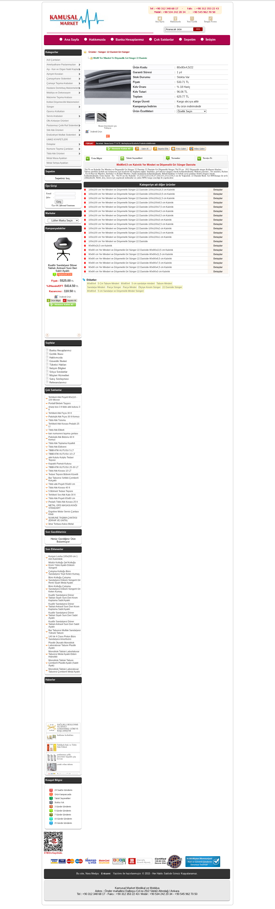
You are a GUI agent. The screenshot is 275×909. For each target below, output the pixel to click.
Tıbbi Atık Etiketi (56, 430)
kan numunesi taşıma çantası (63, 433)
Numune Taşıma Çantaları (60, 149)
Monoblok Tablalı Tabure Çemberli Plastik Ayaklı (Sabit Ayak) (63, 663)
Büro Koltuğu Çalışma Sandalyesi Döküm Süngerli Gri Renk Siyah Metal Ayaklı (64, 580)
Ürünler (92, 52)
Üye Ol (55, 205)
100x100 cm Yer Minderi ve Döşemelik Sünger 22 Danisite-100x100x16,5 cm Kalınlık (131, 189)
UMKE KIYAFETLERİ (57, 139)
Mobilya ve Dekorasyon (59, 92)
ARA (198, 29)
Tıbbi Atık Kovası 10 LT (59, 470)
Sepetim (189, 39)
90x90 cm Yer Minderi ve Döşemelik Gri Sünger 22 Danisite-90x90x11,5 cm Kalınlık (130, 254)
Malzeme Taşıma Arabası (59, 97)
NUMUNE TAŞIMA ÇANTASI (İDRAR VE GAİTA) (62, 519)
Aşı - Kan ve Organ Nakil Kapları (63, 69)
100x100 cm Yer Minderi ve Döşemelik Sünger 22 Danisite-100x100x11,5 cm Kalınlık (131, 198)
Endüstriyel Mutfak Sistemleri (61, 135)
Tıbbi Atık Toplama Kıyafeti (61, 443)
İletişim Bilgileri (57, 368)
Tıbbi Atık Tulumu (57, 420)
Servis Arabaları (55, 116)
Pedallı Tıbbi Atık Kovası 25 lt (63, 502)
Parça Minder (130, 287)
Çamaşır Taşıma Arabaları (60, 83)
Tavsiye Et (207, 158)
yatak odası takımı (65, 759)
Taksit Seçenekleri (134, 158)
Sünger (50, 106)
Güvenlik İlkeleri (58, 361)
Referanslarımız (58, 382)
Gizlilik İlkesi (56, 354)
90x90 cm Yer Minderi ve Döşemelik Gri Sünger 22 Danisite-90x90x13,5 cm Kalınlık (130, 250)
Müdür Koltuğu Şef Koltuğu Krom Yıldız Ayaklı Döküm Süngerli (62, 565)
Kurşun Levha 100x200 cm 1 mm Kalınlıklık (63, 557)
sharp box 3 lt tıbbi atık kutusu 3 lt (64, 408)
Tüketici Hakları (57, 364)
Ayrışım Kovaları (55, 74)
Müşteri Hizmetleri (59, 375)
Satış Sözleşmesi (59, 379)
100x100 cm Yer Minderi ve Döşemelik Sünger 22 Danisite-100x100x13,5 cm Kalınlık (131, 194)
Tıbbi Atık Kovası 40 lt (59, 487)
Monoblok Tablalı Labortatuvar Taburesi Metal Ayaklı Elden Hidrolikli (63, 654)
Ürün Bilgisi (96, 158)
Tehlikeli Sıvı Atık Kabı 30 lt (61, 494)
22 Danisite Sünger (172, 287)
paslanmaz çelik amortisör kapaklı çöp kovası (66, 752)
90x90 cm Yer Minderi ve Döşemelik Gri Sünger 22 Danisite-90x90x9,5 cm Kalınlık (130, 258)
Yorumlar (175, 158)
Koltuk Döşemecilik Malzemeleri (63, 102)
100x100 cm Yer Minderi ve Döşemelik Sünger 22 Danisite (118, 241)
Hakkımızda (175, 22)
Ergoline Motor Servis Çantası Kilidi (63, 513)
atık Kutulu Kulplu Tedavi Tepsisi (61, 458)
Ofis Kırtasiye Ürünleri (58, 120)
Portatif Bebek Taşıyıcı (59, 403)
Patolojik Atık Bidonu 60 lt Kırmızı (61, 438)
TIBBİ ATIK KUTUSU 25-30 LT (63, 467)
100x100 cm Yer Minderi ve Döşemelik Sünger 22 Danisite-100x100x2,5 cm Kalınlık (130, 224)
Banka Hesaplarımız (130, 39)
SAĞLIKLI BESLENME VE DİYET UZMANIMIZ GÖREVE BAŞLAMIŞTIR (67, 723)
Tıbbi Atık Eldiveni (57, 447)
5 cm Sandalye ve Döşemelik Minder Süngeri (121, 291)
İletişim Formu (210, 22)
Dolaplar (51, 144)
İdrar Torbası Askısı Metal (61, 524)
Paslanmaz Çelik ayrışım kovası (67, 770)
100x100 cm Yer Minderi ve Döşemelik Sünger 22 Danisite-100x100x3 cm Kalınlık (130, 220)
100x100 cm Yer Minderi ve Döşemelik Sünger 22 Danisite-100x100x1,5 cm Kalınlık (130, 232)
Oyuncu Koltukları (56, 111)
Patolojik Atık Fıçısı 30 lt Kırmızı (64, 416)
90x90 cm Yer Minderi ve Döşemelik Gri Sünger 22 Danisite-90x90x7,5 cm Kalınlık (130, 263)
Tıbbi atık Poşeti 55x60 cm (61, 484)
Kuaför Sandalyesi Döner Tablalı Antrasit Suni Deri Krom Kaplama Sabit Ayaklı (63, 606)
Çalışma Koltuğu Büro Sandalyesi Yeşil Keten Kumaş (64, 572)
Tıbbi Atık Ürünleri (56, 153)
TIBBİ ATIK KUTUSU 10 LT (61, 454)
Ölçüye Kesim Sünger (149, 287)
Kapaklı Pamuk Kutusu (59, 463)
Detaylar (218, 189)
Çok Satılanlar (164, 39)
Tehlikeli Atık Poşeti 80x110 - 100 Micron (62, 398)
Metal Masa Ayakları (57, 158)
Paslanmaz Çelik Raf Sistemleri (63, 125)
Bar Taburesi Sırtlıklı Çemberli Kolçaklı (63, 479)
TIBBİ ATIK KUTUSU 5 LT (61, 450)
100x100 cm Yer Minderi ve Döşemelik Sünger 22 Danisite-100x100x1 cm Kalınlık (130, 237)
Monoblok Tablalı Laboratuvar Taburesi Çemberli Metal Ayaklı (64, 670)
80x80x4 (91, 283)
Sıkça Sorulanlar (58, 371)
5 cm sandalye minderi (143, 283)
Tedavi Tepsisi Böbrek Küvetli (63, 474)
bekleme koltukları (65, 730)
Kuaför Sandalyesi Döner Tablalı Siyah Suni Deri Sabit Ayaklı (62, 615)
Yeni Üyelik (192, 22)
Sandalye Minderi (96, 287)
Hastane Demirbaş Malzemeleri (63, 88)
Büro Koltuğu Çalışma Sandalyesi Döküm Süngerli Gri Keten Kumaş (64, 589)
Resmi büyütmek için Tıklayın (107, 127)
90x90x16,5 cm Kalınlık (100, 245)
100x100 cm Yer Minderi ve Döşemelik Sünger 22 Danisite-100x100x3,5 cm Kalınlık (130, 215)
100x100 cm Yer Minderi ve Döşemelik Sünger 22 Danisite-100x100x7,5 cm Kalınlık (130, 207)
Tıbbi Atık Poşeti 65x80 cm (61, 498)
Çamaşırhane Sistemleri (59, 78)
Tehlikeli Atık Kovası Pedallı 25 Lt (63, 425)
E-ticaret (105, 873)
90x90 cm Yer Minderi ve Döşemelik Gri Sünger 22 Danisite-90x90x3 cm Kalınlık (129, 271)
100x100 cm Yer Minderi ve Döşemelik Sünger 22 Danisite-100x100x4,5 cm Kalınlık (130, 211)
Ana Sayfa (159, 22)
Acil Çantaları (53, 60)
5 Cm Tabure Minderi (108, 283)
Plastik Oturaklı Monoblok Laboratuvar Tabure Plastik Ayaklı (62, 645)
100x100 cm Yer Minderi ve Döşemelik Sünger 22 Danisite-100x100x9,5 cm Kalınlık (130, 202)
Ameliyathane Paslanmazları (61, 64)
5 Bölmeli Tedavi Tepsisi (60, 491)
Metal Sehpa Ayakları (57, 163)
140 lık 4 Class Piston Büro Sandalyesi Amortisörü (62, 637)
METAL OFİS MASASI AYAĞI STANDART (62, 506)
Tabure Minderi (164, 283)
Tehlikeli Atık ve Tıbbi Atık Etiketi (67, 741)
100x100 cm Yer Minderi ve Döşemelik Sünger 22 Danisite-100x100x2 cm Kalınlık (130, 228)
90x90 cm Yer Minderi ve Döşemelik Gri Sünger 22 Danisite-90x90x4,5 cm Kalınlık (130, 267)
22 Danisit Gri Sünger (118, 52)
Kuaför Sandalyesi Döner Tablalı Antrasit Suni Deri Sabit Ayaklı (62, 268)
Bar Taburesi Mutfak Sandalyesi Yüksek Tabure (64, 631)
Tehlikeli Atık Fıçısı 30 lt (60, 413)
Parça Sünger (114, 287)
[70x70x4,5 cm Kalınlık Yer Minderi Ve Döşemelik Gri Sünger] (90, 122)
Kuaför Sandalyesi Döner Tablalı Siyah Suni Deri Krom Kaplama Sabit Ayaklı (63, 598)
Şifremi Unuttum (67, 205)
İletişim (211, 39)
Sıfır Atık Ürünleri (55, 130)
